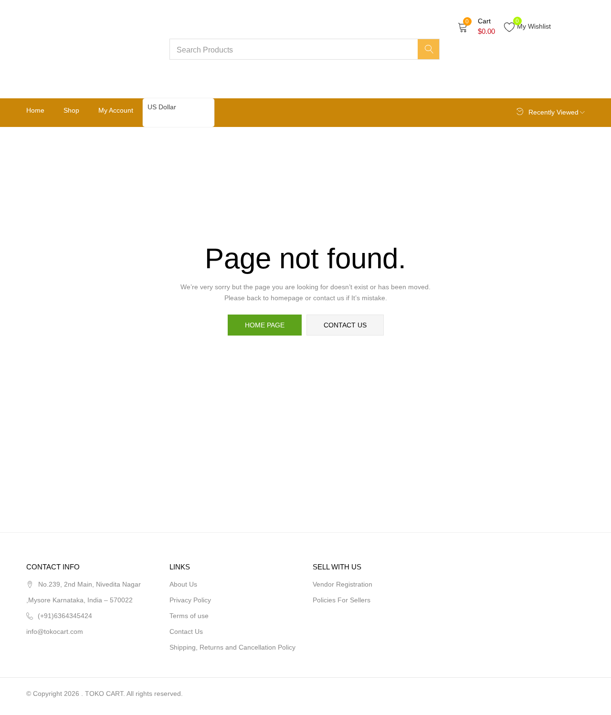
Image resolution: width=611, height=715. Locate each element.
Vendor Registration (342, 584)
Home (35, 110)
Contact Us (186, 631)
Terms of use (189, 616)
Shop (71, 110)
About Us (183, 584)
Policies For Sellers (341, 600)
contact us (345, 325)
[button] (476, 26)
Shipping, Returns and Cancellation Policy (232, 647)
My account (115, 110)
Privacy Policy (190, 600)
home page (264, 325)
